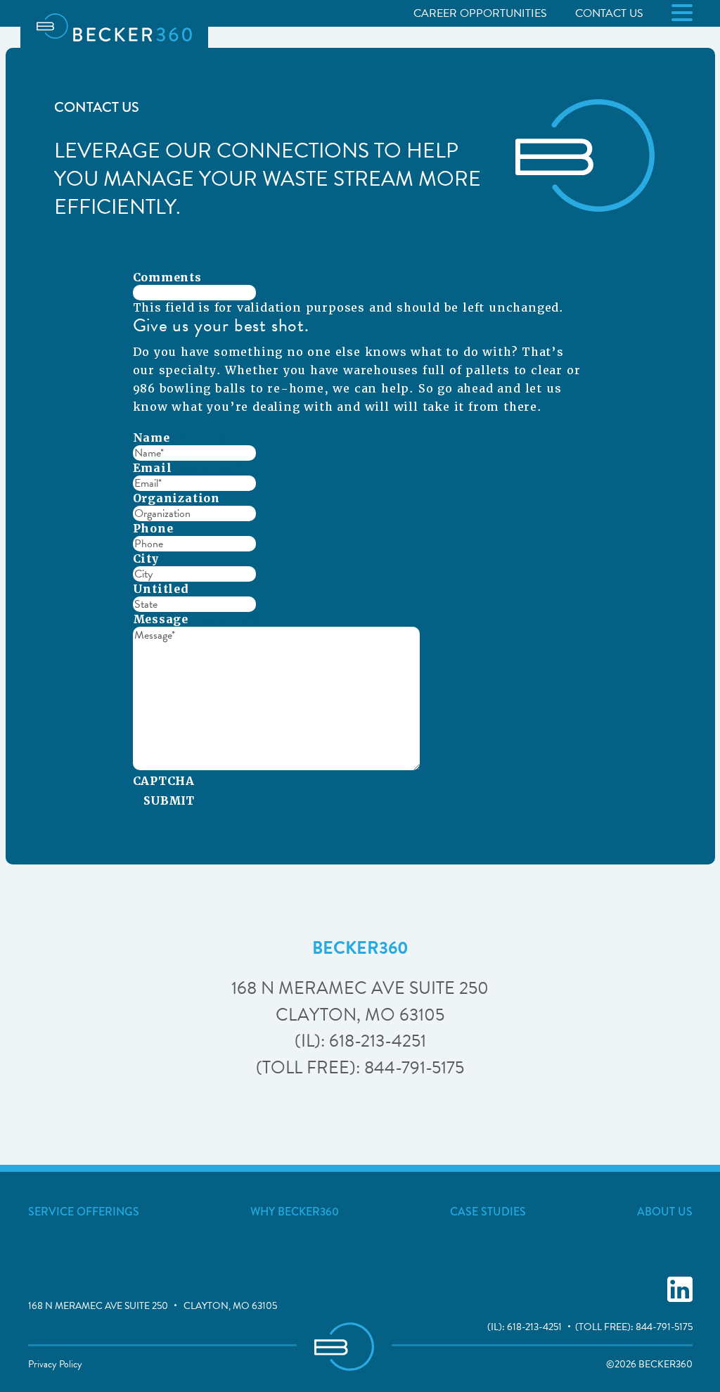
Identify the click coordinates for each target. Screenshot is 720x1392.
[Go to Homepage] (114, 27)
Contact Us (609, 13)
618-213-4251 (534, 1327)
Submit (168, 800)
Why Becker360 (294, 1211)
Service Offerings (83, 1211)
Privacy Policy (55, 1364)
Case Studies (488, 1211)
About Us (665, 1211)
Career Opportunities (480, 13)
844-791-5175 (664, 1327)
